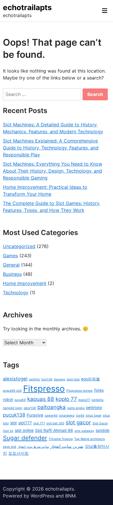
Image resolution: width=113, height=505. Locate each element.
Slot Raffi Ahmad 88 (54, 430)
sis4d (80, 415)
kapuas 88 (40, 399)
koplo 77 (66, 399)
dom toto (73, 379)
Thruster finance (61, 439)
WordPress (42, 496)
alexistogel (15, 379)
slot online (24, 430)
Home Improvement (24, 283)
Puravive (35, 415)
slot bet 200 (55, 423)
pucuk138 (14, 415)
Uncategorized (19, 246)
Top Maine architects (89, 439)
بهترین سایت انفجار (66, 446)
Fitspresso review (79, 391)
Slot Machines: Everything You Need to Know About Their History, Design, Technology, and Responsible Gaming (52, 171)
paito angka (76, 408)
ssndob (103, 430)
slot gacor (78, 422)
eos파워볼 (90, 379)
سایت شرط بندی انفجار (33, 447)
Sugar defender (25, 437)
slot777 (25, 423)
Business (12, 274)
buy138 (46, 379)
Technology (15, 292)
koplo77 (84, 400)
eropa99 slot (12, 391)
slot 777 (39, 423)
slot (13, 423)
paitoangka (51, 407)
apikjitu (34, 379)
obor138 (30, 408)
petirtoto (94, 407)
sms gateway (84, 431)
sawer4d (51, 415)
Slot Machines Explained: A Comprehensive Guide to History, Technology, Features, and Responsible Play (51, 148)
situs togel (93, 415)
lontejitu (97, 400)
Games (10, 255)
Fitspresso (44, 389)
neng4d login (12, 408)
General (11, 265)
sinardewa (66, 415)
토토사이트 (18, 453)
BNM (70, 496)
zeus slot (9, 447)
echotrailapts (27, 7)
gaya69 (20, 400)
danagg (59, 379)
